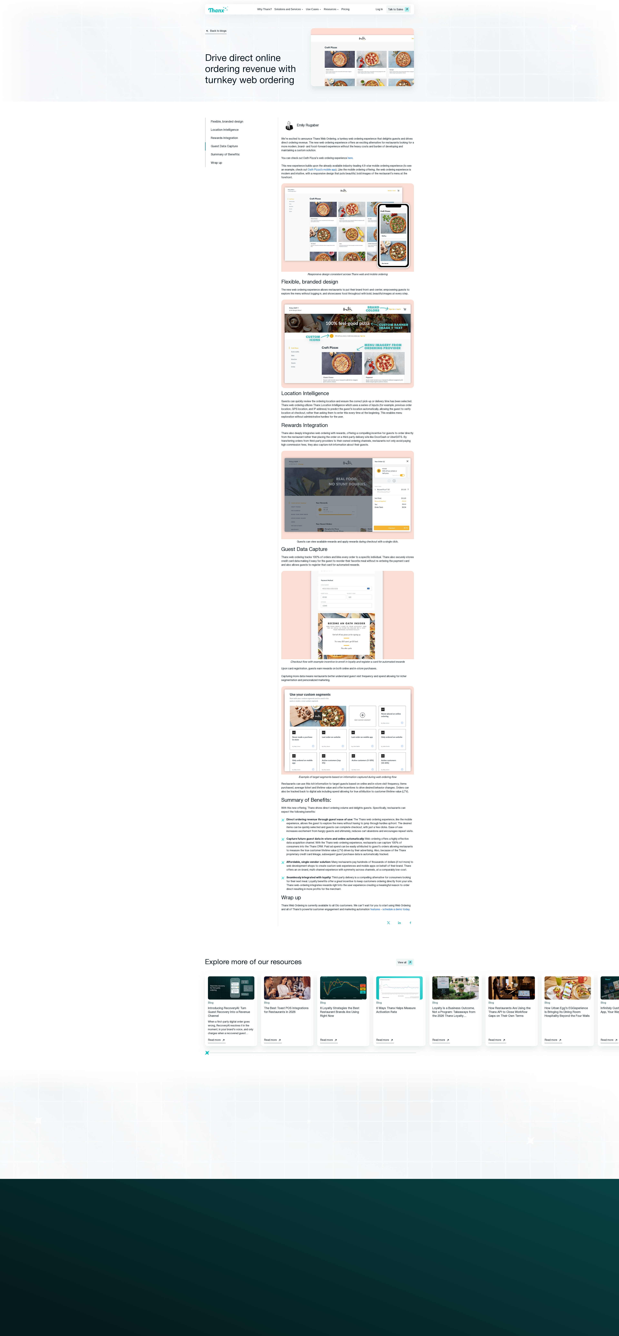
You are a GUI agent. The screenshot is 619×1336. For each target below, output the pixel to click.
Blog (327, 1234)
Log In (379, 9)
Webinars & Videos (335, 1246)
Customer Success (252, 1252)
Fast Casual (284, 1289)
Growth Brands (286, 1240)
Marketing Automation (218, 1252)
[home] (218, 9)
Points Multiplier (359, 1292)
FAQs (327, 1263)
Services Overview (252, 1234)
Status (396, 1263)
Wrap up (216, 163)
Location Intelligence (225, 130)
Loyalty (209, 1240)
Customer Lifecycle (361, 1263)
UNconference (400, 1246)
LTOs (353, 1269)
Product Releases (334, 1269)
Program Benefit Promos (364, 1287)
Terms (247, 1332)
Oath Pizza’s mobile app (322, 170)
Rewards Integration (224, 138)
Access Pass (357, 1252)
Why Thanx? (264, 9)
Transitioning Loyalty (253, 1246)
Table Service (285, 1295)
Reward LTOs (358, 1304)
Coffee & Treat (285, 1301)
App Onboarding (359, 1298)
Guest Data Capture (224, 146)
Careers (396, 1252)
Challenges (356, 1258)
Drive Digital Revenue (289, 1253)
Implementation (250, 1240)
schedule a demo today (396, 909)
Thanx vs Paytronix (403, 1288)
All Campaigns (358, 1234)
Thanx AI (210, 1275)
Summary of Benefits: (225, 154)
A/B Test (355, 1246)
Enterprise (283, 1234)
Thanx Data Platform (217, 1281)
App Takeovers (358, 1310)
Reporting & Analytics (217, 1287)
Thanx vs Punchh (401, 1282)
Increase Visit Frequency (291, 1259)
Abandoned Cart (359, 1240)
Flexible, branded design (227, 121)
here (350, 158)
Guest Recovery (214, 1263)
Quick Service (285, 1283)
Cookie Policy (263, 1332)
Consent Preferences (289, 1332)
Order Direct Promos (362, 1281)
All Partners (247, 1265)
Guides (328, 1240)
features (375, 909)
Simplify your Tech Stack (291, 1271)
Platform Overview (215, 1234)
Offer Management (216, 1258)
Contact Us (398, 1229)
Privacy (235, 1332)
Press (327, 1258)
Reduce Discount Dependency (294, 1265)
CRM (208, 1269)
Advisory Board (401, 1240)
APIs (208, 1292)
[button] (288, 9)
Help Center (331, 1275)
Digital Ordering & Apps (218, 1246)
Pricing (345, 9)
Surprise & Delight (360, 1275)
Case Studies (332, 1252)
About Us (397, 1234)
